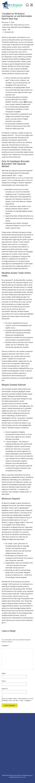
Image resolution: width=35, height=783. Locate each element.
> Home (4, 721)
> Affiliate (21, 721)
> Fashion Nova (23, 750)
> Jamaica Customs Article (26, 729)
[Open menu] (31, 5)
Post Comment (9, 705)
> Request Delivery (6, 742)
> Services (4, 739)
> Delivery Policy (6, 727)
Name (4, 673)
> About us (4, 723)
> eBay (20, 742)
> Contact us (5, 737)
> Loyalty (21, 719)
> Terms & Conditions (7, 731)
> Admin (4, 719)
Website (5, 689)
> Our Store (5, 746)
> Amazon (21, 746)
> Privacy (4, 725)
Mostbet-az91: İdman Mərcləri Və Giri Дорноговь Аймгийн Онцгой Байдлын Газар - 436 (16, 27)
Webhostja (23, 777)
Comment (6, 645)
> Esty (20, 744)
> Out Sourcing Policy (7, 729)
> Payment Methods (7, 744)
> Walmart (21, 748)
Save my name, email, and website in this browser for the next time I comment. (17, 699)
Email (4, 681)
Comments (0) (8, 32)
